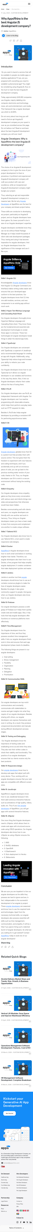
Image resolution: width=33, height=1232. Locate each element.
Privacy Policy (19, 1204)
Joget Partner (4, 1201)
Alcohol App (4, 1180)
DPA (17, 1206)
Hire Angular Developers (22, 1180)
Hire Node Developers (21, 1188)
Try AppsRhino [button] (10, 877)
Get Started (9, 268)
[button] (17, 1210)
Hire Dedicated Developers (22, 1177)
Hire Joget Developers (21, 1190)
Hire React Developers (21, 1182)
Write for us (4, 1211)
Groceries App (4, 1182)
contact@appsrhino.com (11, 1163)
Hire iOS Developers (21, 1185)
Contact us (19, 1201)
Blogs (2, 1208)
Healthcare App (5, 1177)
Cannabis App (4, 1188)
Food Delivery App (5, 1185)
